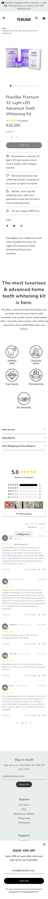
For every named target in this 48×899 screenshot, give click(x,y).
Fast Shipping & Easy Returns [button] (18, 446)
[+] (16, 137)
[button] (10, 86)
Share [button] (7, 569)
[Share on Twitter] (14, 226)
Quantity (9, 132)
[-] (7, 137)
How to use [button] (8, 429)
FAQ (24, 809)
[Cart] (44, 18)
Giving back (24, 818)
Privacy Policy (14, 892)
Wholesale (24, 822)
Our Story (24, 804)
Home (4, 28)
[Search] (36, 18)
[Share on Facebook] (7, 226)
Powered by (35, 524)
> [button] (31, 722)
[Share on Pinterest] (21, 226)
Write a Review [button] (25, 514)
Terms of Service (28, 892)
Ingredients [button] (8, 437)
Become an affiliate (24, 813)
